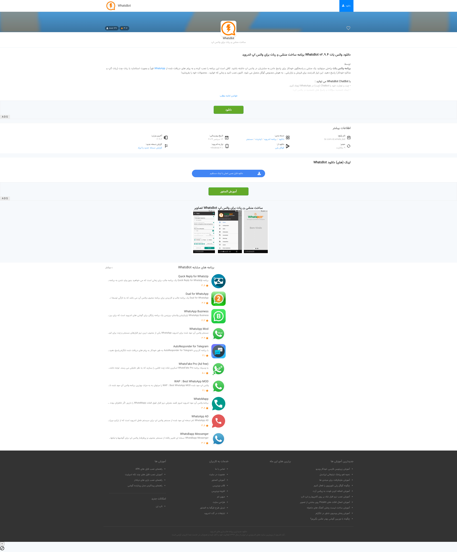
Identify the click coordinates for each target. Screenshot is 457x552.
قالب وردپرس (219, 486)
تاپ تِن (159, 506)
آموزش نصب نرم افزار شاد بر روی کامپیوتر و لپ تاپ (325, 497)
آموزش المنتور (228, 191)
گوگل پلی (279, 148)
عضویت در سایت (217, 474)
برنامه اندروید (270, 139)
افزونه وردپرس (218, 491)
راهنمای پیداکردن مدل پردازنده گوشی (145, 486)
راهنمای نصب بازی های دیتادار (148, 480)
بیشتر (108, 268)
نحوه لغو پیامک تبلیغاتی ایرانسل (335, 474)
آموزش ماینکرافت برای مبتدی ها (334, 480)
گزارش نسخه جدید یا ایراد (150, 148)
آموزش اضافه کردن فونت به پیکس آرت (331, 491)
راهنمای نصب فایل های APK (148, 469)
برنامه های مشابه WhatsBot (196, 267)
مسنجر (249, 139)
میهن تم (221, 497)
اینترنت (258, 139)
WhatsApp (159, 69)
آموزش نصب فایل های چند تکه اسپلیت (143, 474)
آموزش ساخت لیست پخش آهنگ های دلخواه (328, 508)
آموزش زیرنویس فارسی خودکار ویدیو (333, 469)
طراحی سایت (219, 502)
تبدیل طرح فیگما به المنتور (212, 508)
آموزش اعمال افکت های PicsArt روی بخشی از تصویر (325, 502)
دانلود (228, 109)
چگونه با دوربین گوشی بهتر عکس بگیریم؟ (330, 519)
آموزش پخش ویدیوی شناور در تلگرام (333, 513)
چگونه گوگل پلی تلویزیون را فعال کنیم (332, 486)
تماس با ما (220, 469)
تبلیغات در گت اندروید (214, 513)
